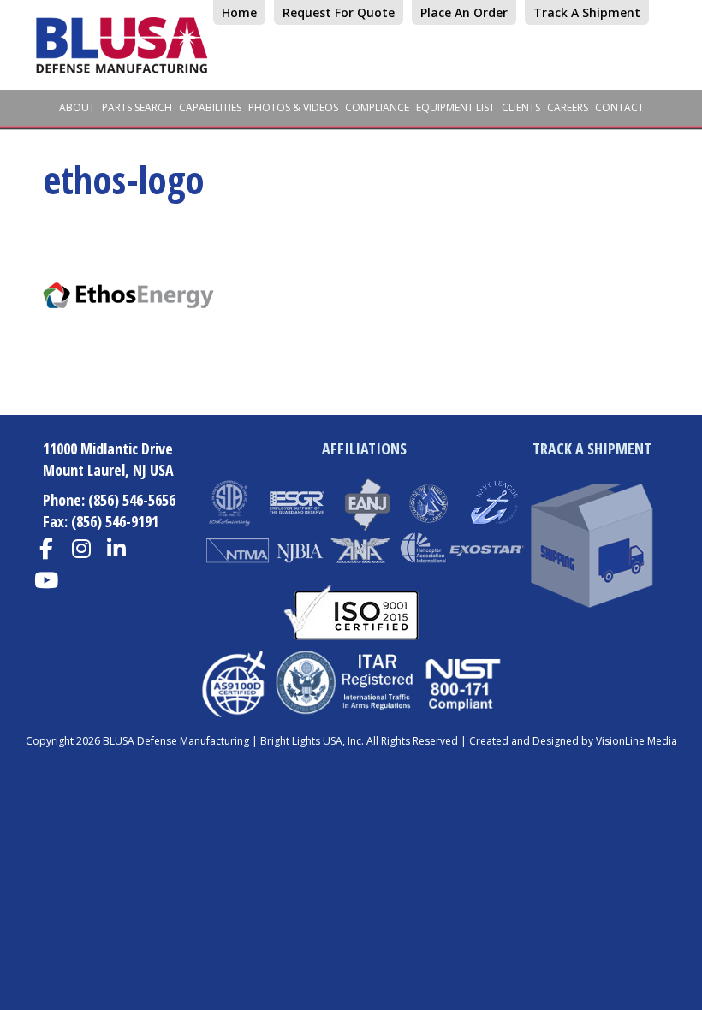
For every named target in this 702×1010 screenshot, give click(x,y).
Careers (567, 107)
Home (239, 12)
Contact (619, 107)
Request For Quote (339, 12)
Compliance (377, 107)
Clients (521, 107)
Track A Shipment (586, 12)
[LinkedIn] (116, 549)
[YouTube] (46, 581)
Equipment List (455, 107)
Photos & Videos (293, 107)
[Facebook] (46, 549)
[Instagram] (81, 549)
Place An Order (464, 12)
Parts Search (137, 107)
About (77, 107)
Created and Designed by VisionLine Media (573, 741)
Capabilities (210, 107)
